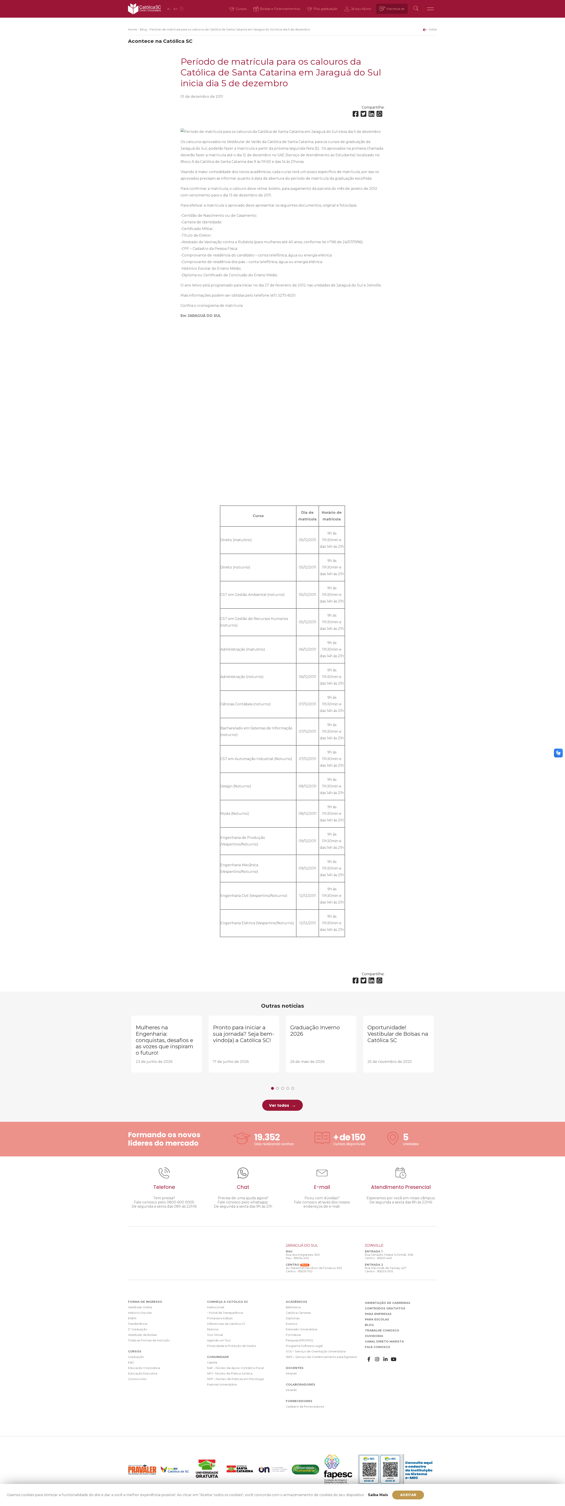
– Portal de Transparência (225, 1312)
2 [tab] (277, 1088)
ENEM (132, 1318)
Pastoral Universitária (222, 1384)
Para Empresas (378, 1314)
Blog (143, 29)
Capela (212, 1362)
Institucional (215, 1307)
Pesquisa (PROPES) (299, 1340)
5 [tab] (292, 1088)
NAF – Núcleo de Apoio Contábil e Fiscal (235, 1368)
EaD (131, 1362)
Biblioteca (293, 1307)
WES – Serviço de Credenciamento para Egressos (321, 1357)
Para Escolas (377, 1319)
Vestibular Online (140, 1307)
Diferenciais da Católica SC (226, 1323)
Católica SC (144, 8)
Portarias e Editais (219, 1318)
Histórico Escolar (140, 1312)
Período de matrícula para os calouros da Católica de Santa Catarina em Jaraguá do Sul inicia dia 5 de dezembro (230, 29)
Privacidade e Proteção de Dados (231, 1346)
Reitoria (212, 1329)
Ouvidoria (374, 1336)
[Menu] (430, 8)
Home (132, 29)
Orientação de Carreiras (387, 1303)
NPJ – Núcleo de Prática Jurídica (229, 1373)
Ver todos (279, 1105)
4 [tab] (287, 1088)
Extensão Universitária (301, 1329)
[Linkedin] (371, 114)
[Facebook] (355, 114)
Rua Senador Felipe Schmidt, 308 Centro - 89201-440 (389, 1256)
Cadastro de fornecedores (305, 1406)
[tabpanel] (166, 1044)
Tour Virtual (215, 1335)
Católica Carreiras (298, 1312)
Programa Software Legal (304, 1346)
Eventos (291, 1323)
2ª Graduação (137, 1329)
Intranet (291, 1373)
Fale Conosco (377, 1347)
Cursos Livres (137, 1379)
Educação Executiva (142, 1373)
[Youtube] (394, 1359)
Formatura (293, 1335)
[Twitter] (363, 114)
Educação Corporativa (144, 1368)
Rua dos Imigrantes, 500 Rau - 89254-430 (303, 1256)
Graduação (136, 1357)
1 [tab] (272, 1088)
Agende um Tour (219, 1340)
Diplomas (292, 1318)
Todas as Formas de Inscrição (149, 1340)
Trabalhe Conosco (382, 1330)
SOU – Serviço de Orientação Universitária (316, 1351)
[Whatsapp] (379, 114)
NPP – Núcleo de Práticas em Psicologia (235, 1379)
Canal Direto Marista (384, 1341)
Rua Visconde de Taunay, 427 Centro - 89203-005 (385, 1269)
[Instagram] (377, 1359)
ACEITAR (408, 1494)
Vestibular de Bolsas (142, 1335)
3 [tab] (282, 1088)
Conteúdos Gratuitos (385, 1308)
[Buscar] (415, 9)
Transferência (137, 1323)
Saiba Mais (378, 1495)
